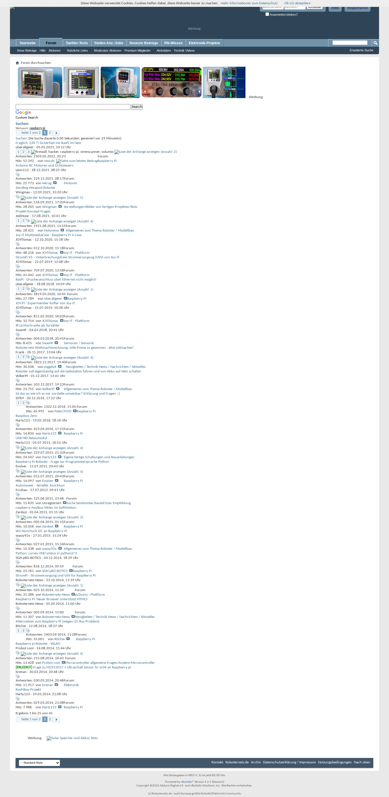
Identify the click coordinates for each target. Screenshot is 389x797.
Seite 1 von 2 (31, 133)
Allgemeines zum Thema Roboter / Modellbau (100, 230)
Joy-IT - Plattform (76, 253)
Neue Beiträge (27, 50)
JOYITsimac (24, 240)
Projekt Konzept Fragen (33, 211)
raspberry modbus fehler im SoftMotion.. (46, 508)
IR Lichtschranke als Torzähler (38, 325)
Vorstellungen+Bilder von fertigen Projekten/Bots (100, 207)
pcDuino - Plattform (90, 595)
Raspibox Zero (26, 416)
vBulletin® (187, 782)
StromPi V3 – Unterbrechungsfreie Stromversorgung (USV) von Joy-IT (67, 257)
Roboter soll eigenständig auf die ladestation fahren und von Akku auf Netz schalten (78, 371)
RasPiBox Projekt (28, 689)
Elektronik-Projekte (204, 43)
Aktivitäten (164, 50)
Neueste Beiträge (144, 43)
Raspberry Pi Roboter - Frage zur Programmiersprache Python (62, 462)
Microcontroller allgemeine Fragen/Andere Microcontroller (110, 663)
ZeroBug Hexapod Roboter (36, 188)
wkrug (47, 183)
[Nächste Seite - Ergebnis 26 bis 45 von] (56, 133)
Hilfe (335, 8)
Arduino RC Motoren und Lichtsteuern (44, 165)
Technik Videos (184, 50)
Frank (20, 352)
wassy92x (23, 536)
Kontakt (217, 762)
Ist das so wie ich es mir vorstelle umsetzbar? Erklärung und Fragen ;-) (68, 394)
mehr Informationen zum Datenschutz (249, 3)
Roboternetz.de (237, 762)
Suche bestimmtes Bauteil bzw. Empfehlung (98, 503)
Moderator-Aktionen (107, 50)
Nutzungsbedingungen (335, 762)
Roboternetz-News (29, 580)
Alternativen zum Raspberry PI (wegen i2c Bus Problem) (57, 621)
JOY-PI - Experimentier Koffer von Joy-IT (45, 303)
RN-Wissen (173, 43)
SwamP (21, 330)
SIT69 (20, 398)
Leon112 (22, 170)
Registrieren (357, 8)
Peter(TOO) (62, 411)
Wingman (23, 192)
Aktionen (55, 50)
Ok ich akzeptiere (297, 3)
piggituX (50, 367)
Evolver (21, 466)
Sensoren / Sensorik (79, 343)
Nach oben (362, 762)
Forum (51, 43)
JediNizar (22, 216)
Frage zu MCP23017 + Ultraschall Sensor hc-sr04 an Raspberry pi (82, 667)
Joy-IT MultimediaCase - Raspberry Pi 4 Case (48, 235)
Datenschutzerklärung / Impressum (289, 762)
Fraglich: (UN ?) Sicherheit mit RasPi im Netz (48, 143)
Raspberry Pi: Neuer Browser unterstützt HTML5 (52, 599)
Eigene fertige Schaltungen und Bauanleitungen (99, 457)
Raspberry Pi (107, 161)
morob (49, 161)
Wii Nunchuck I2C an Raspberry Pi (41, 531)
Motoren (70, 183)
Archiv (256, 762)
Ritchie (21, 626)
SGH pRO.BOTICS (28, 558)
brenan (21, 672)
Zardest (21, 512)
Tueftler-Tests (77, 43)
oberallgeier (25, 147)
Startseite (28, 43)
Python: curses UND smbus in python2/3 (46, 553)
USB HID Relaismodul (31, 438)
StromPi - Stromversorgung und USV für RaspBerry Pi (56, 575)
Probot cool (25, 648)
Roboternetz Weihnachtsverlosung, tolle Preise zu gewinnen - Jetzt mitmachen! (75, 348)
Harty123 (23, 420)
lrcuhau (21, 490)
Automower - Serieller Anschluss (40, 485)
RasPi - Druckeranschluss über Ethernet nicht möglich (56, 279)
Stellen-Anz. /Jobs (108, 43)
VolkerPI (22, 376)
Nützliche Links (77, 50)
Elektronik (71, 685)
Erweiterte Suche (361, 50)
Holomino (51, 230)
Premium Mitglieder (137, 50)
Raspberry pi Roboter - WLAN (38, 644)
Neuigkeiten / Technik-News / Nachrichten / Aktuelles (106, 367)
